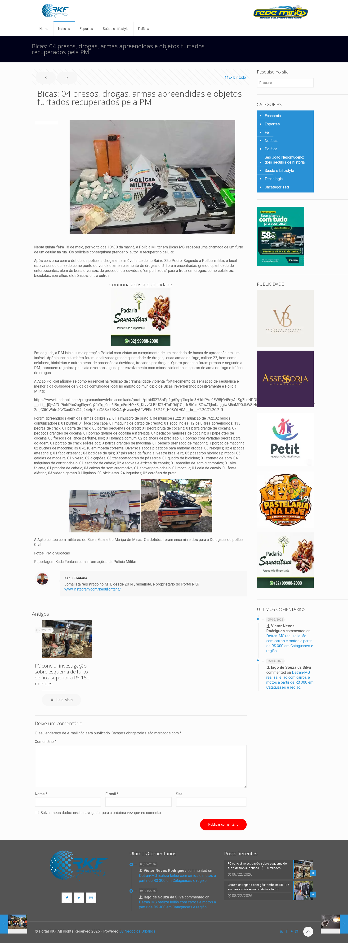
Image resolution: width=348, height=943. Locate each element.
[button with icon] (67, 898)
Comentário (45, 741)
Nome (41, 794)
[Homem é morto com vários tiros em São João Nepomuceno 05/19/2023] (334, 924)
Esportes (272, 124)
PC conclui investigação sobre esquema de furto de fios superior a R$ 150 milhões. (62, 674)
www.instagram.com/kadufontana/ (92, 589)
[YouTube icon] (292, 931)
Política (271, 149)
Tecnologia (274, 179)
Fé (267, 132)
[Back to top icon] (308, 932)
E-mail (111, 794)
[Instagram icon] (297, 931)
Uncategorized (277, 187)
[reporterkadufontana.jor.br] (55, 11)
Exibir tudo (237, 77)
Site (179, 794)
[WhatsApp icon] (282, 931)
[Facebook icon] (287, 931)
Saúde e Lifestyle (279, 170)
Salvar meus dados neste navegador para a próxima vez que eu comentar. (101, 812)
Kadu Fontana (75, 578)
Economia (273, 116)
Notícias (271, 140)
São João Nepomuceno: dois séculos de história (285, 160)
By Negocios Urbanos (137, 931)
